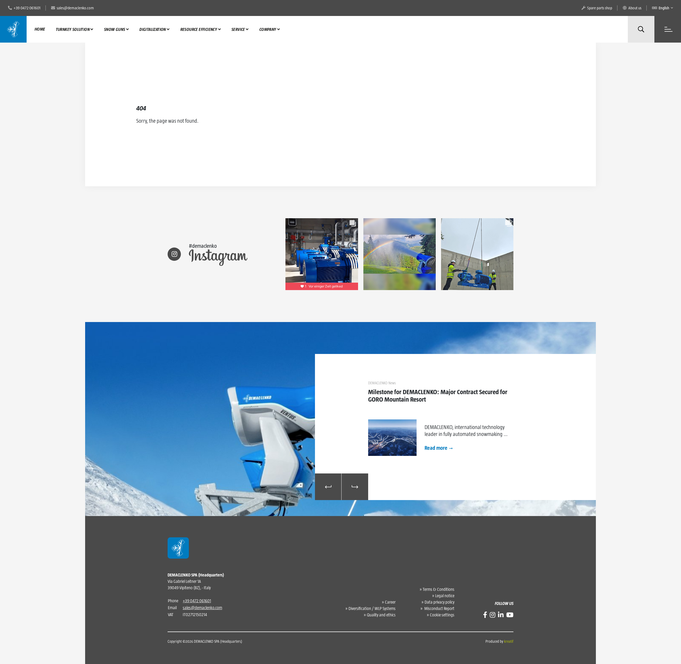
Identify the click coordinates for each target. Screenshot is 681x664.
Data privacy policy (439, 602)
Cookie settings (442, 615)
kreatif (508, 641)
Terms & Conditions (438, 589)
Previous (328, 486)
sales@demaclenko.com (202, 607)
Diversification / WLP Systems (372, 608)
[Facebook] (485, 615)
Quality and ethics (381, 615)
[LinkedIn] (501, 615)
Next (355, 486)
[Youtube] (509, 615)
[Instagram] (492, 615)
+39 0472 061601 (197, 601)
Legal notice (444, 595)
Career (390, 602)
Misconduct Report (438, 608)
